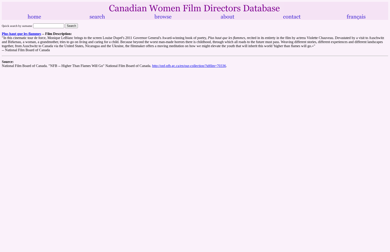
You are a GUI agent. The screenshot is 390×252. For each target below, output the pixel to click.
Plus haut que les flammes (21, 34)
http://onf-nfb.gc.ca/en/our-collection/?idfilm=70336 (189, 66)
